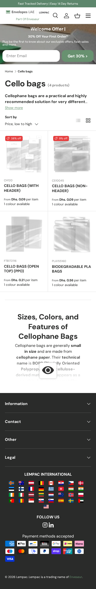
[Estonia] (11, 488)
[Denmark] (80, 482)
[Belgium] (41, 482)
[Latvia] (31, 494)
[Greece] (51, 488)
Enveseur (75, 577)
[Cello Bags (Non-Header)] (72, 155)
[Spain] (61, 500)
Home (9, 71)
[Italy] (21, 494)
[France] (31, 488)
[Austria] (31, 482)
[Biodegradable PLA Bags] (72, 235)
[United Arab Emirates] (80, 500)
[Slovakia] (41, 500)
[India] (80, 488)
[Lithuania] (41, 494)
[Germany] (41, 488)
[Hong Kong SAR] (61, 488)
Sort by (11, 117)
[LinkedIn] (51, 525)
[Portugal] (11, 500)
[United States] (46, 506)
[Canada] (51, 482)
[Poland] (80, 494)
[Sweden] (71, 500)
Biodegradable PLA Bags (71, 269)
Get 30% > (78, 56)
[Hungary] (71, 488)
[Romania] (21, 500)
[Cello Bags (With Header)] (24, 154)
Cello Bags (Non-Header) (70, 188)
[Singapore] (31, 500)
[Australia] (21, 482)
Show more (14, 107)
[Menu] (88, 15)
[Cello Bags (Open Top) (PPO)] (24, 235)
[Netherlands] (51, 494)
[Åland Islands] (11, 482)
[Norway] (71, 494)
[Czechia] (71, 482)
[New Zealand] (61, 494)
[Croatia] (61, 482)
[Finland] (21, 488)
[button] (77, 15)
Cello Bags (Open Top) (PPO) (21, 269)
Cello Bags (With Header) (21, 188)
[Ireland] (11, 494)
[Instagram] (45, 525)
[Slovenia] (51, 500)
